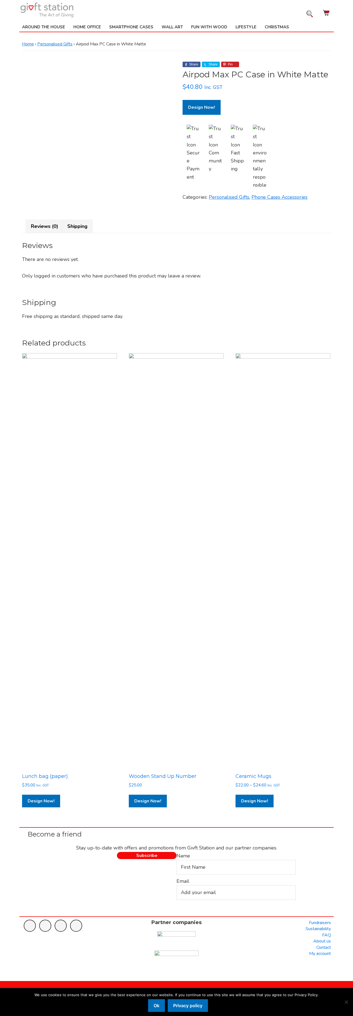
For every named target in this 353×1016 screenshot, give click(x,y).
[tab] (44, 226)
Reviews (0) (44, 226)
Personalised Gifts (55, 44)
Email (182, 881)
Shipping (77, 226)
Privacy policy (187, 1005)
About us (322, 941)
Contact (323, 947)
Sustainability (318, 929)
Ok (156, 1005)
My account (320, 953)
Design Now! (201, 107)
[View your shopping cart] (327, 13)
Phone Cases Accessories (279, 197)
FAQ (326, 935)
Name (183, 855)
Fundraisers (320, 923)
